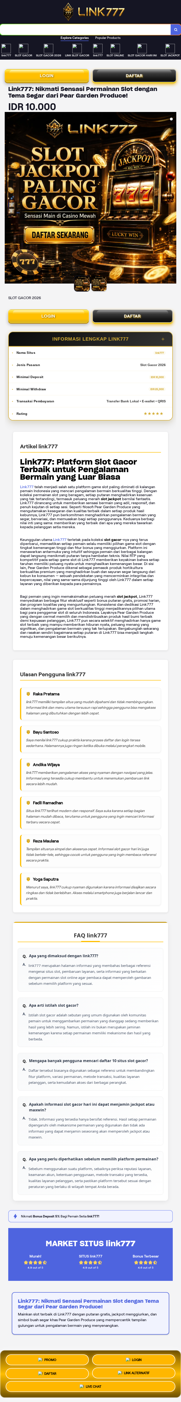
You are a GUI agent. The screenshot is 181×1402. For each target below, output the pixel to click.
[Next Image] (172, 198)
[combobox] (85, 29)
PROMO (50, 1359)
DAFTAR (134, 75)
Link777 (26, 487)
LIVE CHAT (93, 1387)
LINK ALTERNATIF (137, 1372)
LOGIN (47, 75)
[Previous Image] (8, 198)
